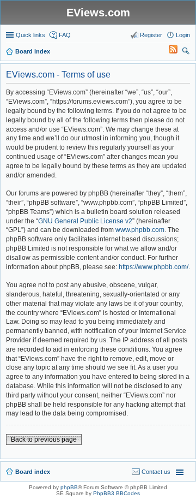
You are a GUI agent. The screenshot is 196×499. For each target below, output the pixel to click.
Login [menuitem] (183, 35)
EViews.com (98, 13)
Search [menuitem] (185, 52)
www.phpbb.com (139, 230)
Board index (32, 471)
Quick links (30, 35)
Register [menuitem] (151, 35)
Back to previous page (44, 439)
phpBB (69, 487)
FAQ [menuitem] (65, 35)
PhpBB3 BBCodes (116, 493)
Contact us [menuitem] (156, 471)
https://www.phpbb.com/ (153, 267)
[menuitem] (168, 51)
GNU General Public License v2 (85, 221)
